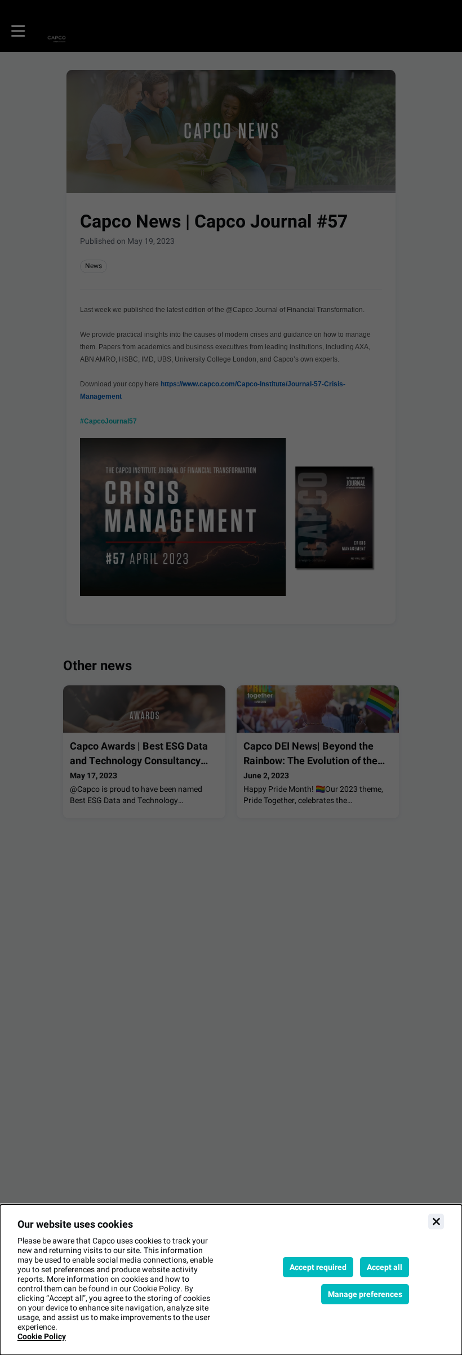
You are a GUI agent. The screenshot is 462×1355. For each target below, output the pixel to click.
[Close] (436, 1221)
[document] (231, 1280)
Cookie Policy (41, 1336)
